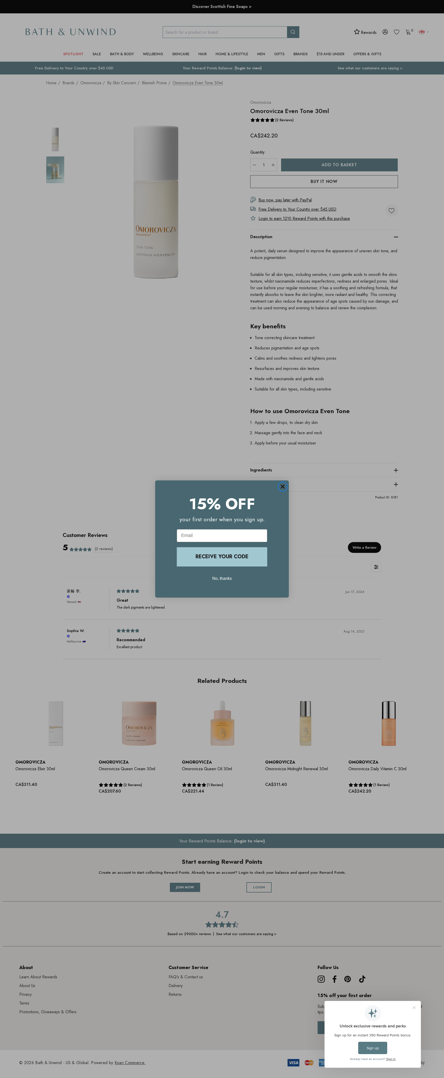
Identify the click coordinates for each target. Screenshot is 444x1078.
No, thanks (222, 578)
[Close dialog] (283, 486)
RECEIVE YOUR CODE (222, 556)
